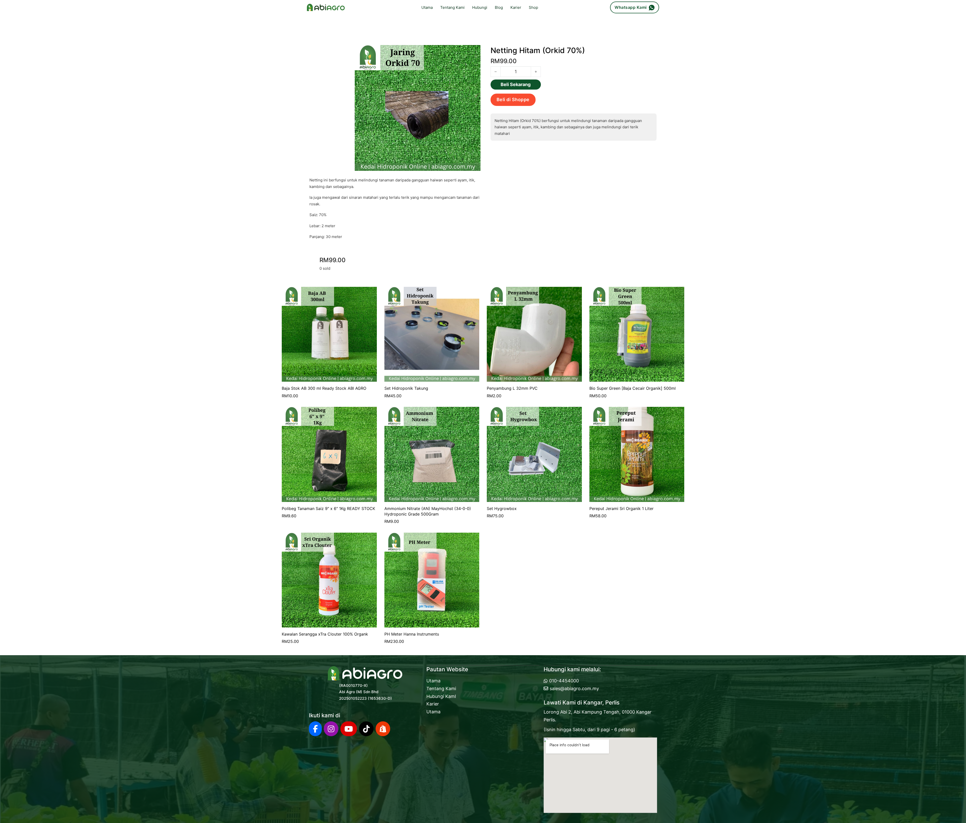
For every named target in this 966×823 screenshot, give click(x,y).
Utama (427, 7)
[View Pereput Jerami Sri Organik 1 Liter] (637, 454)
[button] (474, 52)
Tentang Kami (452, 7)
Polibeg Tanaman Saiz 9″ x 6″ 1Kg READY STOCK (328, 508)
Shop (533, 7)
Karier (515, 7)
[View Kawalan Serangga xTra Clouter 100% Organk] (329, 579)
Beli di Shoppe (513, 99)
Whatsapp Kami (631, 7)
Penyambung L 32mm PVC (512, 388)
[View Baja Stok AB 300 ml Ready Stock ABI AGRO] (329, 334)
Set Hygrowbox (502, 508)
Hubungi (479, 7)
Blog (499, 7)
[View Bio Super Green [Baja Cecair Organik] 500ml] (637, 334)
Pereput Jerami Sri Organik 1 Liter (621, 508)
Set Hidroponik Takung (406, 388)
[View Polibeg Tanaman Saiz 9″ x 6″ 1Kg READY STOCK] (329, 454)
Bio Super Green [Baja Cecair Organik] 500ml (632, 388)
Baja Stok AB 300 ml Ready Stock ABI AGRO (324, 388)
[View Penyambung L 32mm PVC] (534, 334)
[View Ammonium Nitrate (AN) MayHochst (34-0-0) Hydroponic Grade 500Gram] (431, 454)
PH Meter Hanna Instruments (411, 634)
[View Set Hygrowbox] (534, 454)
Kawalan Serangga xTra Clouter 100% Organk (325, 634)
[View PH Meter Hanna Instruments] (431, 579)
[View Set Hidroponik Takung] (431, 334)
